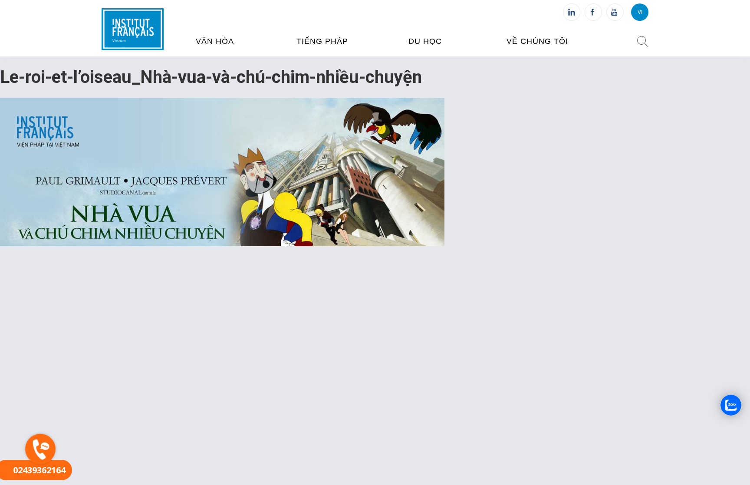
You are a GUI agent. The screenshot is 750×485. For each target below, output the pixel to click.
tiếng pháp (322, 41)
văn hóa (215, 41)
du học (425, 41)
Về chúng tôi (537, 41)
